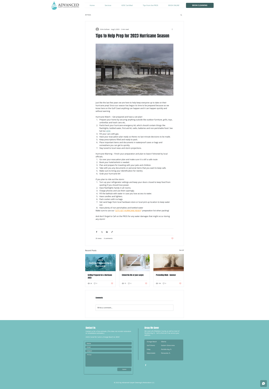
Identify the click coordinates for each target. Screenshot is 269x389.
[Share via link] (112, 232)
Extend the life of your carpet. (133, 275)
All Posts (88, 15)
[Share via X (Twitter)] (102, 232)
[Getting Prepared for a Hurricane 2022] (100, 262)
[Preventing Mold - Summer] (168, 262)
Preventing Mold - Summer (166, 275)
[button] (181, 15)
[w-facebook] (145, 365)
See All (181, 250)
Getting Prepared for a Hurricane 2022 (100, 276)
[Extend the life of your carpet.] (134, 262)
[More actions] (172, 29)
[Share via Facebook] (97, 232)
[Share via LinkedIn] (107, 232)
